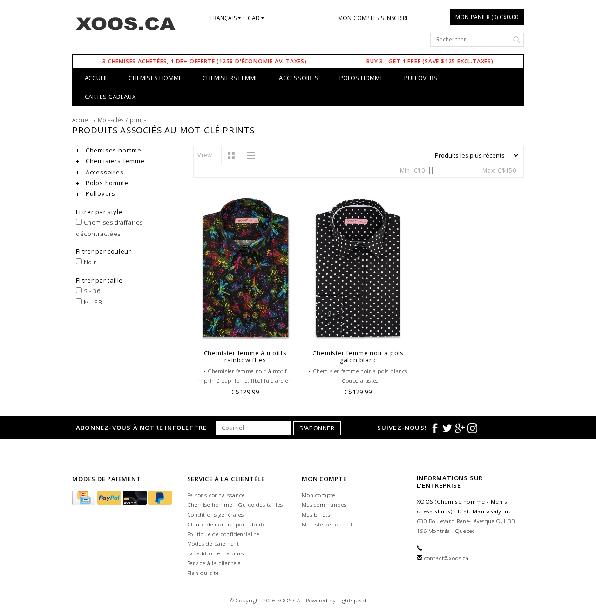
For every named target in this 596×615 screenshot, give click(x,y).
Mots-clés (111, 120)
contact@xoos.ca (446, 557)
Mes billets (316, 514)
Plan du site (203, 572)
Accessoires (298, 78)
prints (138, 120)
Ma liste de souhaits (329, 524)
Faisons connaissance (216, 494)
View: (205, 155)
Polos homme (361, 78)
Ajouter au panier (245, 332)
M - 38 (92, 302)
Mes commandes (324, 504)
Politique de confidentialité (223, 534)
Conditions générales (215, 514)
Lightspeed (351, 600)
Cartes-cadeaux (110, 96)
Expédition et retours (215, 553)
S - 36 (91, 291)
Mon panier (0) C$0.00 (486, 17)
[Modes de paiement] (84, 498)
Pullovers (421, 78)
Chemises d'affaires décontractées (109, 227)
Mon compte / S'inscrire (373, 18)
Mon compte (318, 494)
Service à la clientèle (214, 563)
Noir (89, 262)
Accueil (96, 78)
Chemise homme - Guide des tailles (235, 504)
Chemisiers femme (230, 78)
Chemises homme (155, 78)
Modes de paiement (213, 543)
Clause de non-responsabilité (226, 524)
